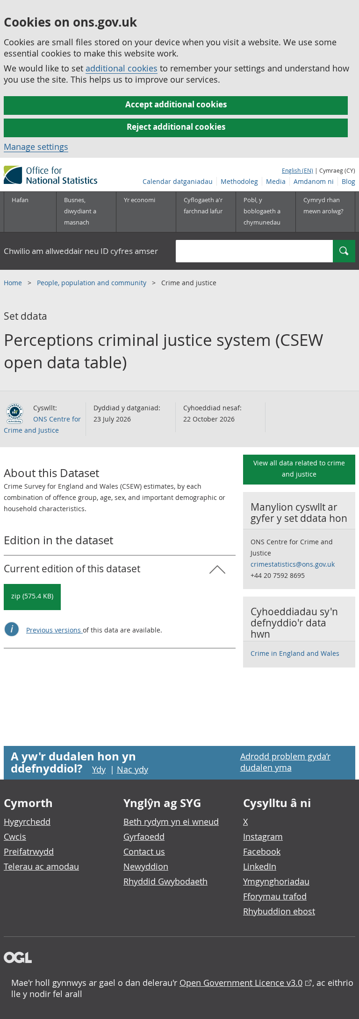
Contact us (144, 851)
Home (14, 282)
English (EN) (297, 170)
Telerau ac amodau (41, 866)
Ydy (99, 769)
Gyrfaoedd (144, 836)
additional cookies (122, 68)
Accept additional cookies (176, 104)
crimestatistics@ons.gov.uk (293, 564)
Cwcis (15, 836)
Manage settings (36, 146)
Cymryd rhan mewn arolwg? (323, 205)
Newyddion (145, 866)
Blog (348, 181)
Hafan (20, 200)
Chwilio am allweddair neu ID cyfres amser (81, 251)
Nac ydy (132, 769)
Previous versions (54, 629)
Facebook (261, 851)
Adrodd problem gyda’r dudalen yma (285, 762)
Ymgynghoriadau (276, 881)
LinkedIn (259, 866)
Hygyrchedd (27, 821)
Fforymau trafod (275, 896)
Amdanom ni (314, 181)
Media (276, 181)
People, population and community (92, 282)
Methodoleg (239, 181)
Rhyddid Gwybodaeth (165, 881)
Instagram (263, 836)
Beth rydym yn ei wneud (171, 821)
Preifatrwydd (29, 851)
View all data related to (299, 468)
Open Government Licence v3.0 (241, 982)
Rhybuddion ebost (279, 911)
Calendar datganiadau (178, 181)
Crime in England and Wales (295, 653)
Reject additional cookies (176, 126)
